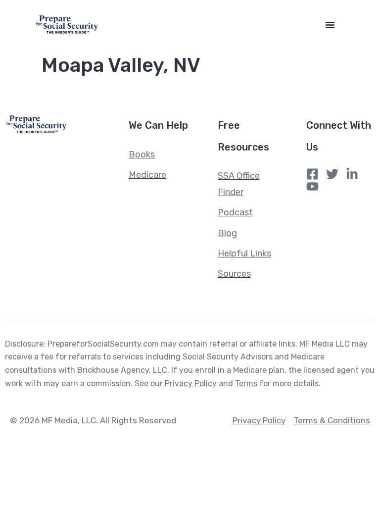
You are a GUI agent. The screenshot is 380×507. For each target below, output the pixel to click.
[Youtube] (312, 186)
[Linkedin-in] (352, 174)
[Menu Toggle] (330, 25)
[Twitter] (332, 174)
